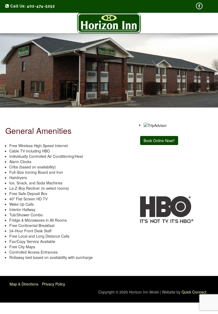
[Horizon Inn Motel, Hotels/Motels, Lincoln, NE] (150, 170)
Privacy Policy (53, 284)
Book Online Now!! (159, 140)
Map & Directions (24, 284)
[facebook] (199, 6)
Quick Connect (194, 292)
